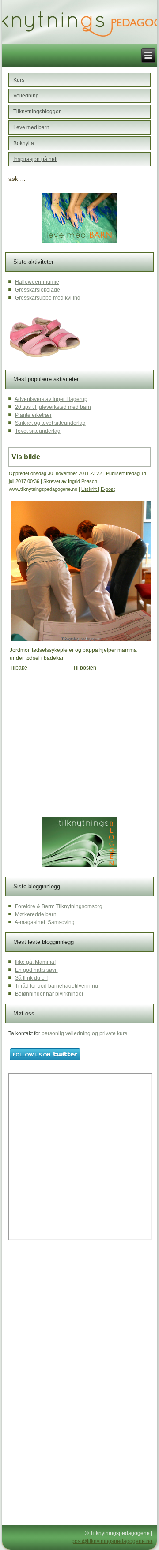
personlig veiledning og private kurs (84, 1033)
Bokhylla (23, 143)
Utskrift (89, 489)
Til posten (84, 668)
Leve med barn (31, 127)
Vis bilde (25, 457)
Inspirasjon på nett (35, 159)
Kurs (18, 80)
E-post (108, 489)
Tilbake (18, 668)
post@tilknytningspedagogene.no (112, 1541)
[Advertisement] (76, 746)
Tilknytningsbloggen (37, 112)
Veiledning (26, 96)
